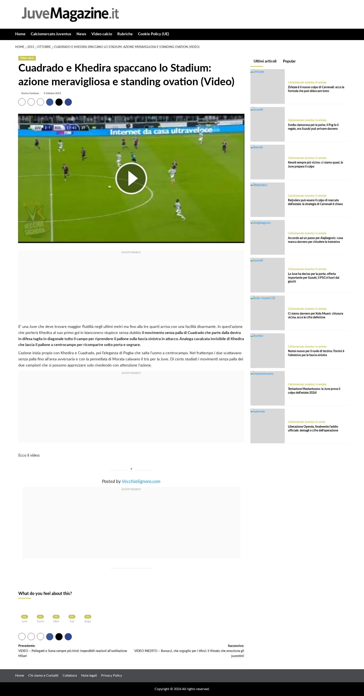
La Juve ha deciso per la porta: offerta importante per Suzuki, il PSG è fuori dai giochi (313, 278)
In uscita (320, 422)
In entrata (321, 82)
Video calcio (101, 34)
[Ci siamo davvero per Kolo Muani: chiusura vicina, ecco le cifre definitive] (262, 298)
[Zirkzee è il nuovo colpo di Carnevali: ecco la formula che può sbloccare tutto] (257, 72)
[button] (346, 34)
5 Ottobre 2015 (52, 93)
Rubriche (125, 34)
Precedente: (72, 651)
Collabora (70, 675)
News (81, 34)
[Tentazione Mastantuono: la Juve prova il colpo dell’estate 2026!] (261, 373)
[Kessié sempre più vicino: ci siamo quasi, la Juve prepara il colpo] (256, 147)
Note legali (89, 675)
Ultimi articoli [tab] (265, 61)
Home (20, 34)
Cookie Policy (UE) (153, 34)
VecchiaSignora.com (141, 481)
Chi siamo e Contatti (43, 675)
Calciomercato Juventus (51, 34)
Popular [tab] (289, 61)
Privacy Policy (111, 675)
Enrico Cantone (30, 93)
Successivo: (189, 651)
